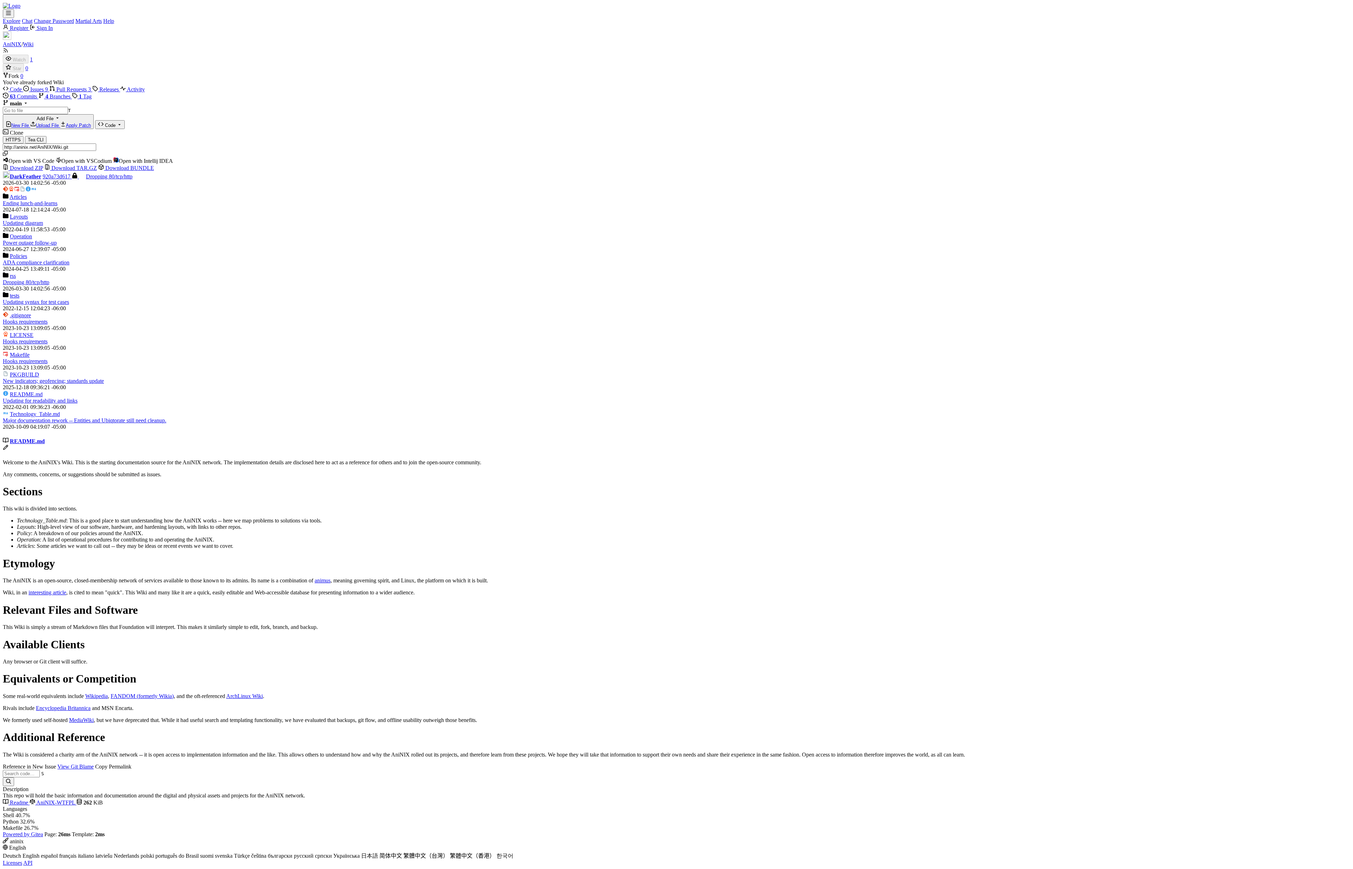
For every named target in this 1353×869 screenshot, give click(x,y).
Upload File (48, 125)
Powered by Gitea (23, 834)
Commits (24, 96)
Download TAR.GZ (73, 168)
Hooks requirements (25, 322)
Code (15, 89)
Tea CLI (36, 139)
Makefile (20, 355)
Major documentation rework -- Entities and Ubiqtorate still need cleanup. (84, 420)
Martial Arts (88, 21)
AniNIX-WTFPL (55, 803)
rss (13, 276)
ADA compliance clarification (36, 262)
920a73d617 (57, 176)
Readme (19, 803)
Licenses (12, 863)
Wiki (28, 44)
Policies (18, 256)
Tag (85, 96)
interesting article (47, 592)
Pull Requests (73, 89)
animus (322, 580)
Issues (38, 89)
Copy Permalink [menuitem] (113, 767)
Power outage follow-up (30, 243)
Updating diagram (23, 223)
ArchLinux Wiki (244, 696)
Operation (21, 236)
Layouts (19, 217)
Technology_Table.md (35, 414)
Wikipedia (96, 696)
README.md (26, 394)
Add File (51, 122)
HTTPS (13, 139)
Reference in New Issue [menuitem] (29, 767)
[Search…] (8, 781)
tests (14, 296)
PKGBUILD (24, 375)
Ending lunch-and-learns (30, 203)
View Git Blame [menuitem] (75, 767)
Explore (11, 21)
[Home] (11, 6)
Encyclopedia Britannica (63, 708)
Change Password (54, 21)
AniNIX (12, 44)
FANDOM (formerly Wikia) (142, 696)
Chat (27, 21)
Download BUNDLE (129, 168)
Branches (58, 96)
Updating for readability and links (40, 401)
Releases (109, 89)
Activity (135, 89)
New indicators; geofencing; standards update (53, 381)
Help (108, 21)
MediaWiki (81, 720)
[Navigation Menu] (8, 13)
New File (20, 125)
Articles (18, 197)
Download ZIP (25, 168)
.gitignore (20, 315)
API (27, 863)
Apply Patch (78, 125)
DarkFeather (25, 176)
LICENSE (21, 335)
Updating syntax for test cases (36, 302)
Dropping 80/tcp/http (109, 176)
